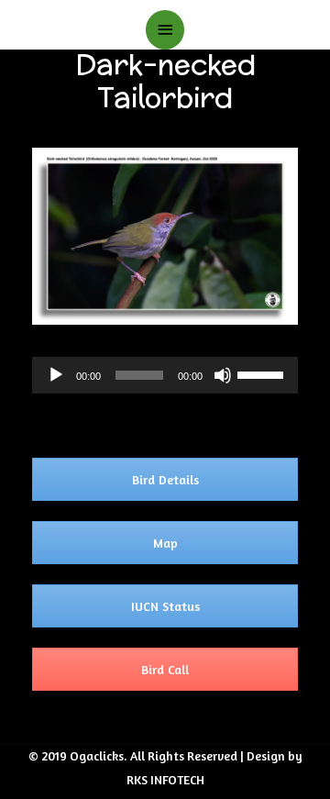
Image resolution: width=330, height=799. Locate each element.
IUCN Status (165, 606)
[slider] (263, 373)
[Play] (56, 375)
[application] (165, 375)
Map (165, 542)
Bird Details (165, 479)
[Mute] (223, 375)
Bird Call (165, 669)
